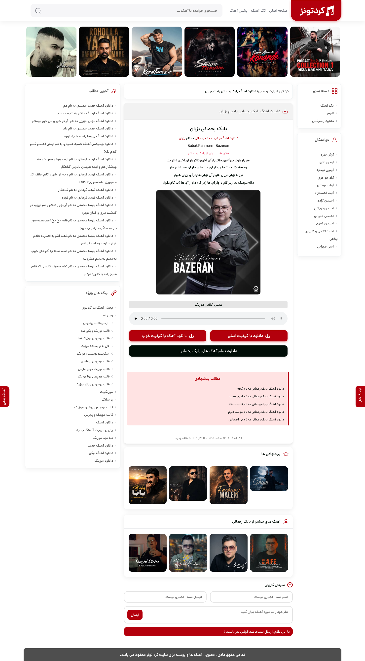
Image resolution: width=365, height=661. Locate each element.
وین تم (108, 315)
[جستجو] (38, 11)
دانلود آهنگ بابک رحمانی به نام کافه (260, 388)
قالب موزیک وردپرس (98, 414)
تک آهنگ (258, 10)
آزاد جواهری (326, 177)
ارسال (135, 614)
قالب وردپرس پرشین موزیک (93, 407)
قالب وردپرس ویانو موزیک (92, 384)
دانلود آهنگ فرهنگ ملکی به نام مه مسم (85, 113)
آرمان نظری (326, 162)
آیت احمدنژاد (324, 192)
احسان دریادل (324, 208)
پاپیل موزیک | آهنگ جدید (94, 430)
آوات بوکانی (325, 185)
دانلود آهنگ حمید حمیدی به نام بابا (88, 128)
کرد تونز (284, 91)
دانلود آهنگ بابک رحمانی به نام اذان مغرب (257, 396)
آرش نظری (327, 154)
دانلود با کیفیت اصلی (245, 336)
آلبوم (330, 113)
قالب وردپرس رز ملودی (95, 361)
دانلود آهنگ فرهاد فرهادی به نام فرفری (87, 197)
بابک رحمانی (267, 91)
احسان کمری (325, 223)
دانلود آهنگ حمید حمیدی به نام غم (88, 105)
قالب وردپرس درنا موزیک (94, 376)
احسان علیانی (324, 215)
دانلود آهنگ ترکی (101, 453)
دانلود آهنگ (104, 422)
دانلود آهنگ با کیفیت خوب (164, 336)
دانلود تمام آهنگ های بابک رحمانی (208, 351)
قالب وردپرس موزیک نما (94, 338)
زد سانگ (107, 399)
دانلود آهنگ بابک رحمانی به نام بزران (249, 111)
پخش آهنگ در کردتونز (97, 307)
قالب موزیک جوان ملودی (94, 369)
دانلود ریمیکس (323, 121)
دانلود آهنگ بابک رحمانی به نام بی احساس (256, 419)
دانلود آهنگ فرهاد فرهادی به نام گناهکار (85, 189)
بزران (182, 138)
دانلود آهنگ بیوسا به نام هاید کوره (88, 136)
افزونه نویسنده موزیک (95, 346)
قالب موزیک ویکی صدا (95, 331)
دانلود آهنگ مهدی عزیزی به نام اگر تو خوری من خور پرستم (72, 121)
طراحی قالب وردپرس (96, 323)
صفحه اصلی (278, 10)
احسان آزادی (325, 200)
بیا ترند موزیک (103, 437)
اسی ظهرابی (325, 246)
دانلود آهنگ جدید (225, 138)
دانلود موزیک (103, 460)
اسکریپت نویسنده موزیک (93, 353)
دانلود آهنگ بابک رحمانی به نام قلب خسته (256, 404)
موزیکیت (106, 391)
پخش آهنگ (238, 10)
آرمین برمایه (325, 169)
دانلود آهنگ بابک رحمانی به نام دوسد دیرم (256, 412)
